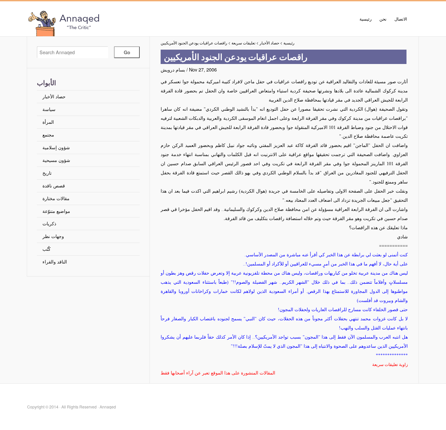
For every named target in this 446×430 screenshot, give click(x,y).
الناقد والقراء (54, 261)
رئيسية (365, 19)
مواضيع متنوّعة (56, 210)
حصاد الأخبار (54, 96)
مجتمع (48, 134)
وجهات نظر (53, 235)
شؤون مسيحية (56, 159)
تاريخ (47, 172)
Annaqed (100, 22)
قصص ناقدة (53, 185)
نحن (383, 19)
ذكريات (49, 223)
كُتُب (46, 248)
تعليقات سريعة (243, 42)
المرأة (48, 121)
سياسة (49, 108)
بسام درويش (173, 69)
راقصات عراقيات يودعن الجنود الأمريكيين (194, 42)
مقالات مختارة (56, 198)
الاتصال (400, 19)
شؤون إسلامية (56, 147)
